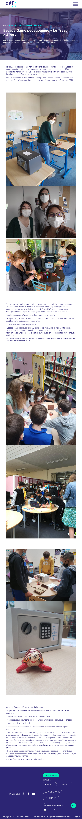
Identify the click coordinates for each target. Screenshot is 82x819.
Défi (4, 25)
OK (73, 805)
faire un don (51, 775)
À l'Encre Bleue (39, 817)
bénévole (65, 784)
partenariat (51, 798)
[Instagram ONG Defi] (23, 793)
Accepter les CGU (51, 810)
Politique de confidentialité (56, 817)
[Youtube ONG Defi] (33, 793)
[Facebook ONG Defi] (28, 793)
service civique (52, 792)
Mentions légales (73, 817)
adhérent (50, 784)
